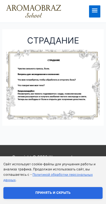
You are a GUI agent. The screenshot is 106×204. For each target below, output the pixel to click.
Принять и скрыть (53, 193)
